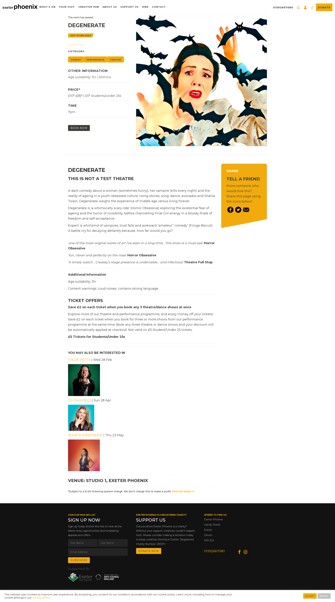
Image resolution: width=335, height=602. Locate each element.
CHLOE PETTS (79, 360)
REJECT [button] (324, 596)
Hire (145, 6)
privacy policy (41, 597)
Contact (159, 6)
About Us (109, 6)
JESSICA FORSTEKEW (85, 435)
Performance (95, 60)
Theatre (115, 60)
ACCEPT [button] (310, 596)
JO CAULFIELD (79, 400)
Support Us (129, 6)
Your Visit (67, 6)
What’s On (47, 6)
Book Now (78, 128)
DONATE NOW (148, 551)
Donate (324, 7)
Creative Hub (88, 6)
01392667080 (283, 7)
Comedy (76, 60)
